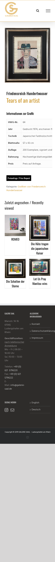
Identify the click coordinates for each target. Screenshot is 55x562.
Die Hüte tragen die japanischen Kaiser (39, 248)
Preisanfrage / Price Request (19, 178)
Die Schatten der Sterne (15, 283)
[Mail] (12, 410)
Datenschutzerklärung (40, 331)
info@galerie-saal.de (15, 387)
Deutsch (36, 410)
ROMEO (15, 239)
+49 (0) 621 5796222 (13, 376)
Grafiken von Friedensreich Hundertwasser (26, 188)
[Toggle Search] (37, 10)
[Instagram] (6, 410)
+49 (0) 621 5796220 (13, 368)
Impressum (37, 338)
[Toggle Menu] (48, 10)
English (35, 403)
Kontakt (36, 324)
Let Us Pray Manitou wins (39, 281)
